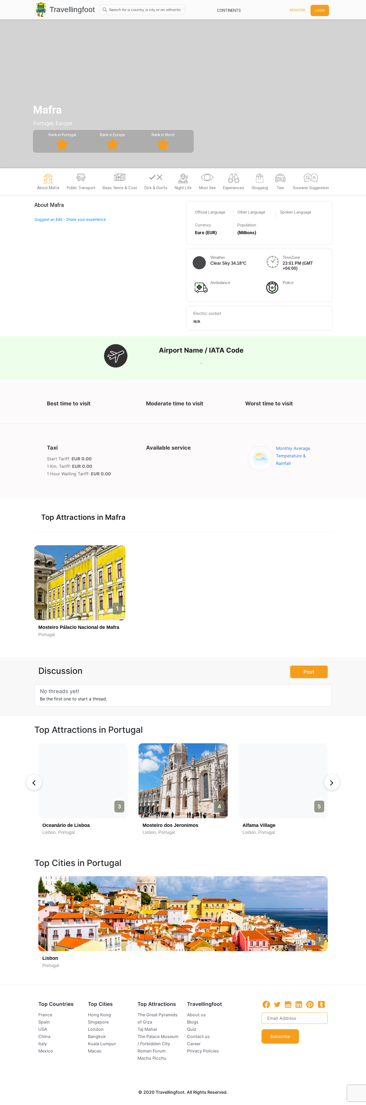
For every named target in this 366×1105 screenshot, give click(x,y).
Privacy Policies (203, 1051)
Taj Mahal (147, 1029)
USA (42, 1029)
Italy (42, 1043)
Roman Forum (151, 1051)
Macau (95, 1051)
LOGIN (320, 10)
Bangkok (97, 1036)
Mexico (45, 1051)
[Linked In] (298, 1004)
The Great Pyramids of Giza (157, 1018)
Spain (44, 1022)
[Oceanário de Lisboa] (83, 780)
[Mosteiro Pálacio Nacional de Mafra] (79, 582)
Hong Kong (99, 1014)
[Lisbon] (183, 913)
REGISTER (297, 10)
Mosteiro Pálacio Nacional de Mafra (78, 627)
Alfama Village (258, 825)
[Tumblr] (321, 1004)
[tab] (48, 183)
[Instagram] (288, 1004)
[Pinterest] (310, 1004)
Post (309, 672)
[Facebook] (266, 1004)
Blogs (193, 1022)
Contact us (198, 1036)
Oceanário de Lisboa (66, 825)
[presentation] (34, 782)
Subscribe (280, 1036)
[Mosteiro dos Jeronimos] (183, 780)
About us (196, 1014)
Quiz (191, 1029)
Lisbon (50, 958)
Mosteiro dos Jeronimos (170, 825)
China (44, 1036)
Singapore (98, 1022)
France (45, 1014)
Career (194, 1043)
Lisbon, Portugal (58, 832)
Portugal (46, 634)
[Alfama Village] (283, 780)
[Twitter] (277, 1004)
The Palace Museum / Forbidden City (157, 1040)
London (96, 1029)
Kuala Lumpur (102, 1043)
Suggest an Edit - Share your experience (70, 219)
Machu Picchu (151, 1058)
